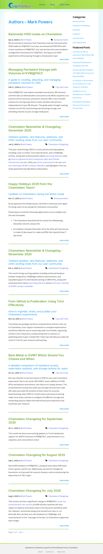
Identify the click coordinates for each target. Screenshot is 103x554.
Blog (52, 4)
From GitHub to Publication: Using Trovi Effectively (36, 303)
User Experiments (79, 42)
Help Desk (64, 4)
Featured (76, 34)
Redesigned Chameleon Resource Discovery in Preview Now (82, 105)
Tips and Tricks (61, 87)
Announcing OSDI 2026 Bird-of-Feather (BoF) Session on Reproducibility (83, 73)
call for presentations (45, 162)
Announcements (61, 39)
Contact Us (50, 552)
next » (21, 532)
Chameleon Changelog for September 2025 (35, 420)
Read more (64, 59)
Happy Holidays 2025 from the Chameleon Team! (30, 185)
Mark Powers (26, 39)
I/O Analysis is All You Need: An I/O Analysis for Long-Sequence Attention (83, 83)
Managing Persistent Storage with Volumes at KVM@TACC (32, 71)
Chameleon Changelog (58, 144)
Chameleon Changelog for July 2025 (34, 490)
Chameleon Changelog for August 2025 (36, 455)
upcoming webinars (54, 156)
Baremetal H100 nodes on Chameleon (35, 34)
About (42, 4)
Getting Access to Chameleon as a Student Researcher (82, 94)
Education (76, 30)
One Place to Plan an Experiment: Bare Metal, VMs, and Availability (83, 55)
